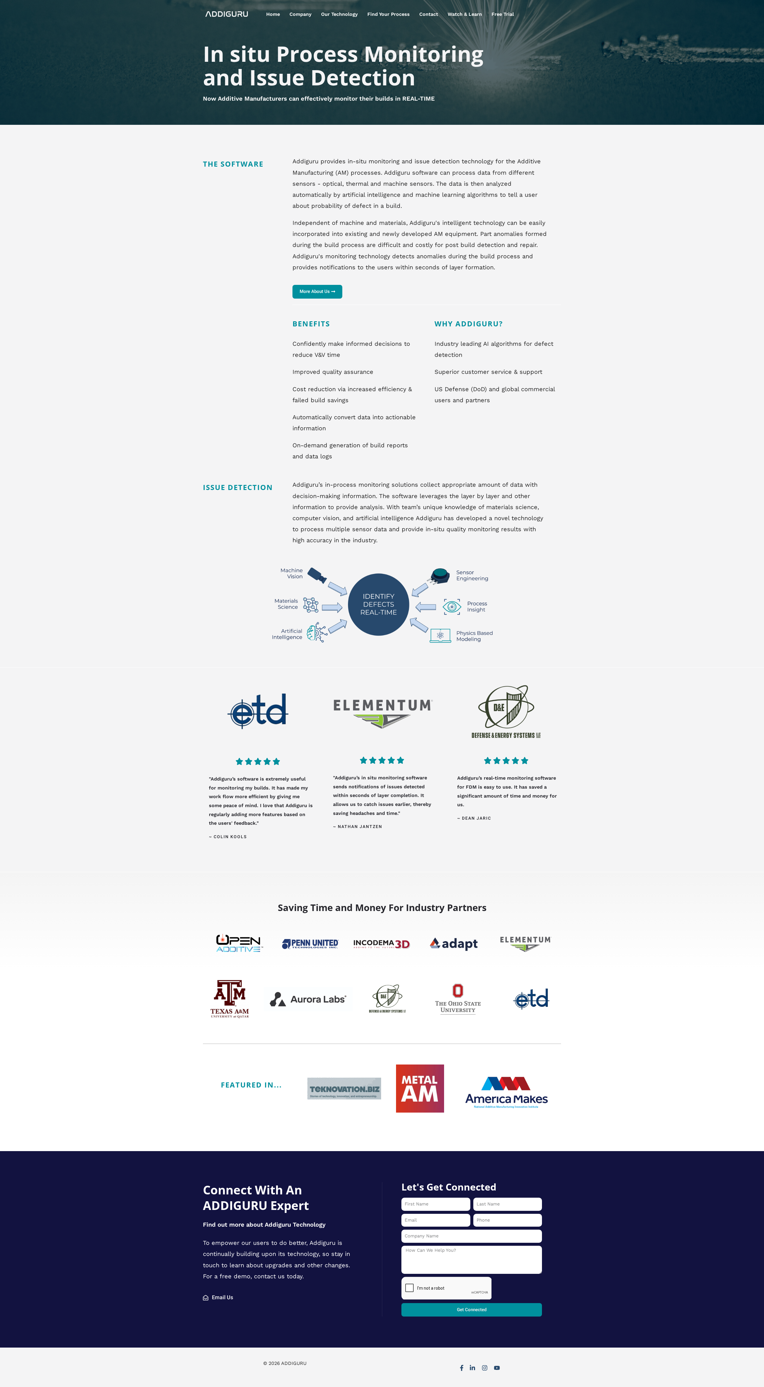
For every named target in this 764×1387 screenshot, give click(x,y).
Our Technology (339, 14)
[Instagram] (485, 1368)
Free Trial (503, 14)
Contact (428, 14)
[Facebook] (462, 1368)
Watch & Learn (465, 14)
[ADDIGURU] (227, 14)
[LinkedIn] (472, 1368)
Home (273, 14)
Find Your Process (388, 14)
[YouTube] (497, 1368)
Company (300, 14)
